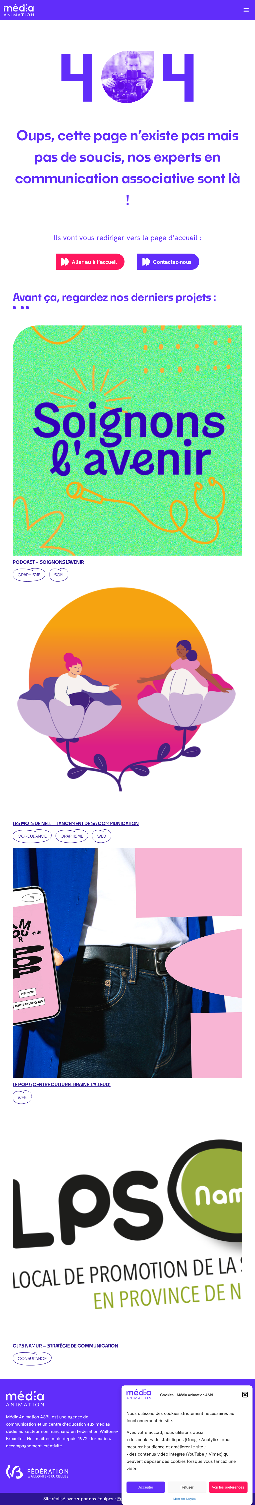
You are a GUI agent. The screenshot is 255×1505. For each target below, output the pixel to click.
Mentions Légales (184, 1499)
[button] (245, 1394)
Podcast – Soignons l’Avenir (48, 562)
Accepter (145, 1487)
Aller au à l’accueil (94, 261)
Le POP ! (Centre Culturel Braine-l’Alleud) (62, 1084)
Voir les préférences (228, 1487)
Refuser (187, 1487)
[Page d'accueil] (19, 10)
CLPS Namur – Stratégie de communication (65, 1346)
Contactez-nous (172, 261)
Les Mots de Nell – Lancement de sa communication (76, 823)
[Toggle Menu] (246, 10)
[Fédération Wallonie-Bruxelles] (37, 1472)
